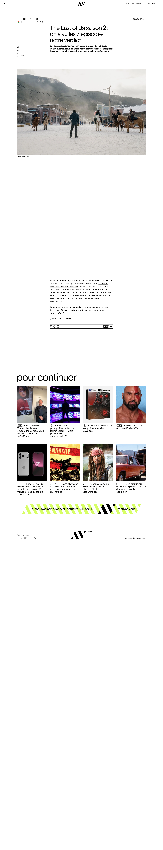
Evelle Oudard (138, 18)
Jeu (26, 19)
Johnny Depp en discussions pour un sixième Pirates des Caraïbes (96, 488)
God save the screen (141, 537)
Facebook (29, 538)
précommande (121, 484)
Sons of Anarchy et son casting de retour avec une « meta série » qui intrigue (64, 488)
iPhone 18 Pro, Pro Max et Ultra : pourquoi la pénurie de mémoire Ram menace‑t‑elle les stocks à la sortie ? (30, 489)
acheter (53, 319)
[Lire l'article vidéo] (131, 462)
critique (20, 19)
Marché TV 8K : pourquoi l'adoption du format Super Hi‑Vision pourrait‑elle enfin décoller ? (62, 430)
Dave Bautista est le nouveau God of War (130, 426)
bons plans (147, 3)
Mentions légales (137, 538)
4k (84, 425)
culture (138, 3)
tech (132, 3)
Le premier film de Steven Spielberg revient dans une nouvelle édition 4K (131, 488)
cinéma (20, 425)
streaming (33, 19)
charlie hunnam (55, 484)
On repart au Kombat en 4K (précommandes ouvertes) (97, 428)
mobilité (20, 484)
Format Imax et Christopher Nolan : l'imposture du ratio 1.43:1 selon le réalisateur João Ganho (30, 430)
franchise (87, 484)
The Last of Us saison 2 (72, 310)
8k (51, 425)
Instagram (21, 538)
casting (119, 425)
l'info (127, 3)
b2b (153, 3)
